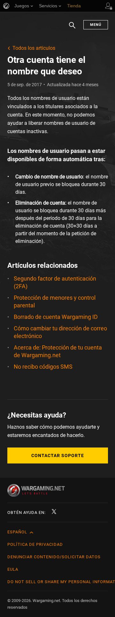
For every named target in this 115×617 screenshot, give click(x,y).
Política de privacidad (35, 544)
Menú (95, 25)
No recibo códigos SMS (43, 366)
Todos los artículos (33, 48)
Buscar (72, 28)
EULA (12, 569)
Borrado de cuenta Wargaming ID (56, 316)
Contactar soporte (57, 455)
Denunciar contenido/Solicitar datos (54, 556)
